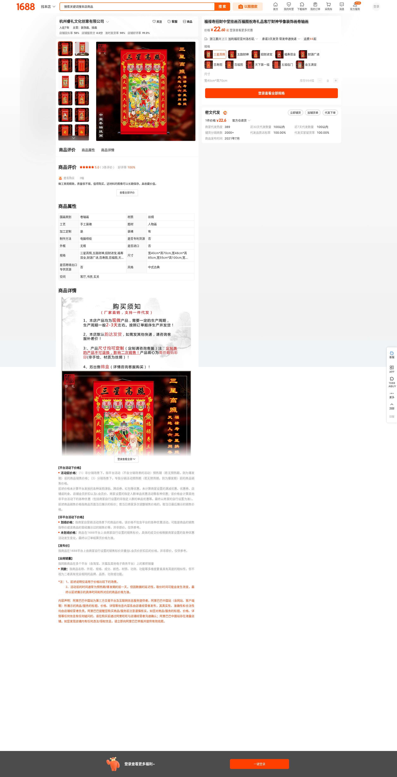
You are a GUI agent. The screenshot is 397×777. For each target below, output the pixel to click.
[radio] (81, 167)
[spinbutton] (328, 80)
